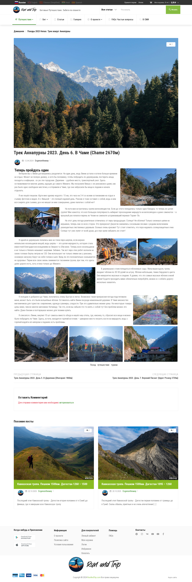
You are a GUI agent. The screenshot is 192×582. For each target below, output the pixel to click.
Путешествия (24, 19)
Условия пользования (63, 544)
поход (93, 365)
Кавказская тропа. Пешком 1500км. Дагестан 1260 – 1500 (52, 484)
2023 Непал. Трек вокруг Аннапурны (52, 31)
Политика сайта (61, 540)
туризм (114, 365)
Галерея (77, 19)
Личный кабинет (88, 535)
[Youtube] (153, 534)
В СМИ (146, 19)
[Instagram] (142, 534)
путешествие (103, 365)
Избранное (86, 549)
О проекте (95, 19)
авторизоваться (66, 402)
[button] (165, 2)
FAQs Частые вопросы (122, 19)
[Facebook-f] (163, 534)
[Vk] (147, 534)
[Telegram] (136, 534)
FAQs (111, 535)
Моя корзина (87, 540)
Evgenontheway (42, 160)
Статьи (60, 19)
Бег (44, 19)
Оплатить (85, 553)
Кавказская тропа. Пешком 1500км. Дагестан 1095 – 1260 (137, 484)
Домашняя (19, 31)
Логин (84, 544)
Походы (31, 31)
